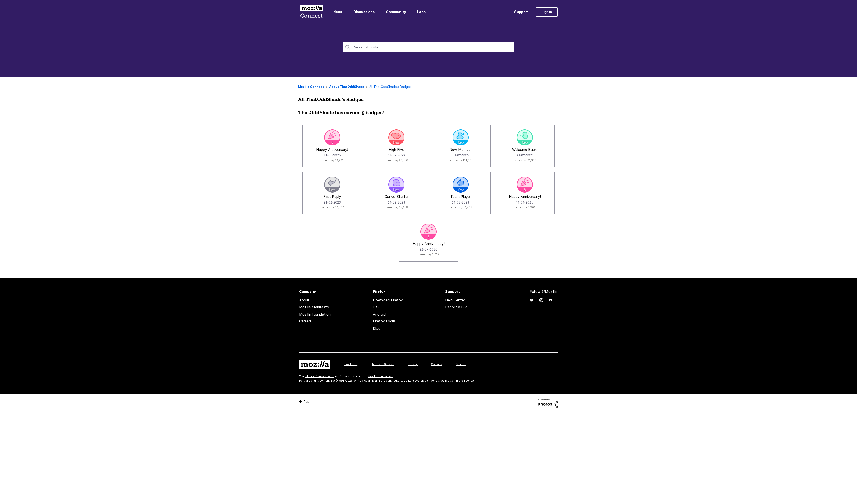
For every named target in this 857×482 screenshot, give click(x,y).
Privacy (413, 364)
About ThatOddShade (346, 87)
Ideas (337, 12)
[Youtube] (551, 300)
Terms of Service (383, 364)
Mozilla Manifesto (314, 307)
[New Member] (461, 137)
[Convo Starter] (396, 185)
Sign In (546, 12)
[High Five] (396, 137)
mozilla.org (351, 364)
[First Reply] (332, 185)
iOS (376, 307)
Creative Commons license (456, 380)
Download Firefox (388, 300)
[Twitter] (532, 300)
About (304, 300)
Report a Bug (456, 307)
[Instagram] (541, 300)
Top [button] (306, 401)
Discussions (364, 12)
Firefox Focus (384, 321)
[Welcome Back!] (525, 137)
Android (379, 314)
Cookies (436, 364)
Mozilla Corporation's (319, 376)
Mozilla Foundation (315, 314)
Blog (376, 328)
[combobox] (428, 47)
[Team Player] (461, 185)
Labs (421, 12)
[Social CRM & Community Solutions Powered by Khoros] (548, 403)
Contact (461, 364)
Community (396, 12)
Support (521, 12)
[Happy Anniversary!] (332, 137)
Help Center (455, 300)
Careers (305, 321)
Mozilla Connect (311, 12)
